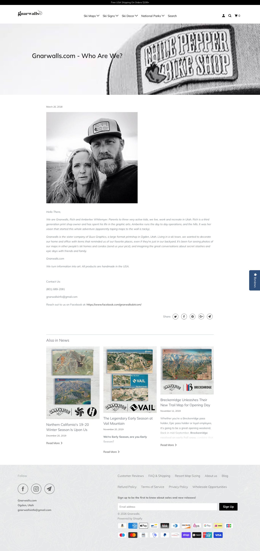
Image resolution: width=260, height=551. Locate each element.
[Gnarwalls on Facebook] (24, 489)
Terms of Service (152, 487)
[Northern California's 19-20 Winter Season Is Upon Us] (73, 382)
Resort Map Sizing (187, 476)
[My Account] (223, 15)
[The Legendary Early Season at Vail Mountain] (130, 379)
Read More (53, 443)
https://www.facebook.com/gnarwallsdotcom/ (114, 304)
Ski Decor (128, 16)
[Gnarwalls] (37, 14)
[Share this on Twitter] (175, 316)
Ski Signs (109, 16)
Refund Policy (127, 487)
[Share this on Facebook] (183, 316)
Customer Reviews (131, 476)
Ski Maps (90, 16)
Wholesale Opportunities (209, 487)
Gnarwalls (133, 513)
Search (172, 16)
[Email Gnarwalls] (50, 489)
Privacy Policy (178, 487)
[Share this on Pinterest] (192, 316)
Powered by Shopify (130, 518)
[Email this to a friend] (209, 316)
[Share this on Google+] (200, 316)
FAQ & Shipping (159, 476)
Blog (225, 476)
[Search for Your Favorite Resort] (230, 15)
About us (211, 476)
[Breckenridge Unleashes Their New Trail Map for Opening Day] (187, 370)
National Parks (151, 16)
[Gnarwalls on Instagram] (37, 489)
